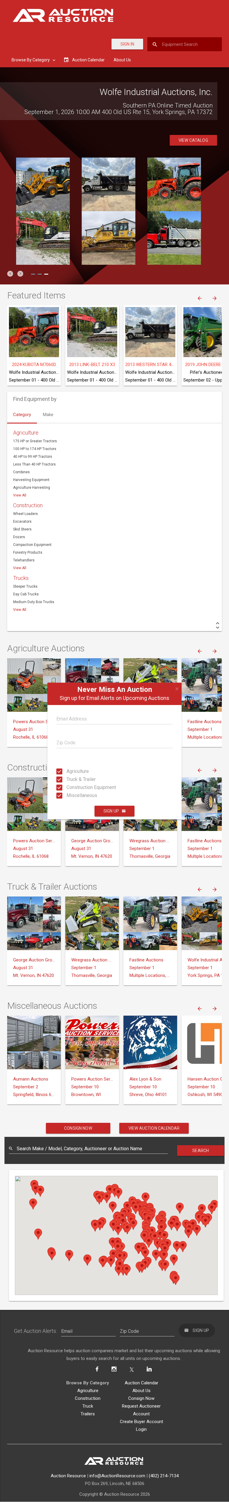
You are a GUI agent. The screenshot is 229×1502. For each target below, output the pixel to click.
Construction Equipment (72, 787)
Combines (21, 472)
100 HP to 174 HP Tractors (34, 449)
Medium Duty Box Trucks (33, 602)
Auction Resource (68, 1475)
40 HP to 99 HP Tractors (32, 457)
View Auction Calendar (154, 1128)
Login (141, 1429)
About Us (122, 59)
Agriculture (72, 771)
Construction (28, 505)
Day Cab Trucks (26, 594)
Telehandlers (24, 560)
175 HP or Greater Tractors (35, 441)
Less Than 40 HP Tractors (34, 464)
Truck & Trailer (72, 779)
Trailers (88, 1414)
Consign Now (78, 1128)
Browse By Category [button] (31, 59)
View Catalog (193, 140)
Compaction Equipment (32, 545)
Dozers (19, 537)
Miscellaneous (72, 795)
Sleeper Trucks (25, 586)
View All (19, 495)
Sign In (127, 44)
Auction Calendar (141, 1383)
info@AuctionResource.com (117, 1475)
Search (200, 1150)
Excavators (22, 521)
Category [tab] (22, 414)
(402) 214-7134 (164, 1475)
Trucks (21, 578)
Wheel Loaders (25, 514)
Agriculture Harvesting (31, 487)
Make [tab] (48, 414)
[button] (10, 274)
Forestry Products (27, 552)
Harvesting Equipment (31, 480)
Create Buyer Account (141, 1421)
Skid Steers (22, 529)
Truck (87, 1406)
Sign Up (111, 811)
